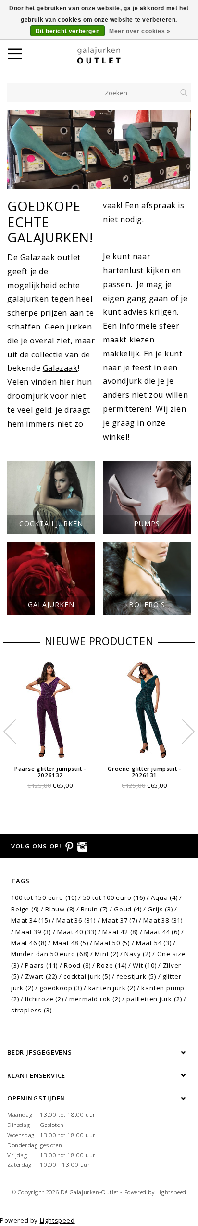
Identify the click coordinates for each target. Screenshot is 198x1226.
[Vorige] (19, 149)
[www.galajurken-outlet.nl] (111, 55)
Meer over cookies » (139, 31)
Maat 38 (163, 920)
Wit (144, 965)
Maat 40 (77, 931)
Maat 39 (33, 931)
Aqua (164, 897)
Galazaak (60, 368)
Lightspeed (171, 1192)
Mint (106, 953)
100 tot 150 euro (44, 897)
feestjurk (136, 976)
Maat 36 (76, 920)
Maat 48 (70, 942)
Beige (25, 909)
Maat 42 (120, 931)
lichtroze (44, 999)
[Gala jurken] (99, 140)
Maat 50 (112, 942)
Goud (127, 909)
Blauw (59, 909)
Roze (111, 965)
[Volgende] (178, 149)
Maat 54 (154, 942)
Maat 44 (162, 931)
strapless (31, 1010)
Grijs (160, 909)
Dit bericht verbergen (68, 31)
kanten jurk (112, 988)
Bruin (94, 909)
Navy (137, 953)
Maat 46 (29, 942)
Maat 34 (30, 920)
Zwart (41, 976)
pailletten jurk (154, 999)
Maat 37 (119, 920)
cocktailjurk (87, 976)
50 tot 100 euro (114, 897)
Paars (41, 965)
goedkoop (60, 988)
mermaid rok (94, 999)
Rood (77, 965)
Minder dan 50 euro (49, 953)
